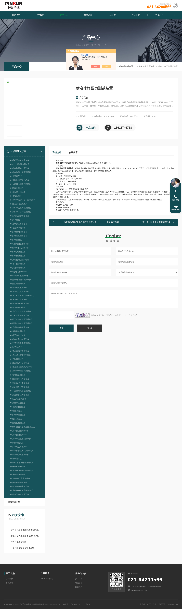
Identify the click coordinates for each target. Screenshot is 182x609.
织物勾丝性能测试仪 (20, 339)
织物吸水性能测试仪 (20, 276)
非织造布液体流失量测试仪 (23, 490)
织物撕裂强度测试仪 (20, 303)
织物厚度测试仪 (18, 415)
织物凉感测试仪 (18, 252)
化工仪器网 (151, 604)
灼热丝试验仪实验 (18, 542)
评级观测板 (17, 196)
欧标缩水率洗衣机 (19, 204)
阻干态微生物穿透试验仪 (22, 319)
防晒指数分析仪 (18, 466)
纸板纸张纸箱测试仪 (20, 248)
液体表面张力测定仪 (20, 351)
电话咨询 (175, 200)
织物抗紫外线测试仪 (20, 168)
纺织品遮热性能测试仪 (21, 208)
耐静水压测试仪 (18, 403)
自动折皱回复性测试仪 (21, 184)
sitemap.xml (173, 604)
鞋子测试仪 (17, 347)
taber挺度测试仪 (19, 399)
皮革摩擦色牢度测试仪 (21, 439)
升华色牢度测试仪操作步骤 (22, 548)
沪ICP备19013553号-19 (80, 604)
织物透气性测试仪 (19, 287)
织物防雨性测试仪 (19, 232)
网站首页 (16, 15)
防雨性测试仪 (18, 188)
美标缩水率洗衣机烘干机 (22, 367)
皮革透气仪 (17, 176)
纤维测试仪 (17, 458)
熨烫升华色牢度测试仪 (21, 343)
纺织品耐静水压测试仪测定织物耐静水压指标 (26, 536)
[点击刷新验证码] (82, 315)
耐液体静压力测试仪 (145, 66)
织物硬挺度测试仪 (19, 236)
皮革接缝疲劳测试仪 (20, 431)
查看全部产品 (14, 502)
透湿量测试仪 (18, 359)
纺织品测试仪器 (126, 66)
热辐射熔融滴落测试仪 (21, 280)
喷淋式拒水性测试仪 (20, 379)
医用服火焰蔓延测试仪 (160, 222)
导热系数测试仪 (18, 407)
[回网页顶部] (176, 191)
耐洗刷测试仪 (18, 443)
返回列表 (115, 222)
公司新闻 (9, 583)
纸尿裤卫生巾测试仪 (20, 383)
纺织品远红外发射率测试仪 (23, 200)
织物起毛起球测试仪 (20, 291)
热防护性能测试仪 (19, 482)
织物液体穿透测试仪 (20, 216)
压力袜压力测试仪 (19, 224)
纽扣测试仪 (17, 419)
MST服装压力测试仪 (20, 164)
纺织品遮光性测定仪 (20, 160)
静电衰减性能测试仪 (20, 363)
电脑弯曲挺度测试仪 (20, 244)
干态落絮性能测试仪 (20, 315)
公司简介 (9, 579)
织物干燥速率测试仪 (20, 455)
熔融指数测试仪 (18, 423)
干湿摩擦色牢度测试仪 (21, 391)
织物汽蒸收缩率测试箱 (21, 172)
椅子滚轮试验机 (18, 335)
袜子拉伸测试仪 (18, 264)
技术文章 (112, 15)
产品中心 (64, 15)
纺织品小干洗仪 (18, 474)
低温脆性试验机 (18, 228)
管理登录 (162, 604)
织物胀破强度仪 (18, 307)
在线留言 (136, 15)
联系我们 (159, 15)
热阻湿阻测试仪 (18, 284)
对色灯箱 (16, 220)
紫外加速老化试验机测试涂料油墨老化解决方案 (26, 530)
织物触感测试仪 (18, 256)
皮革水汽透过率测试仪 (21, 311)
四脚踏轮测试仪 (18, 331)
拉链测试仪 (17, 411)
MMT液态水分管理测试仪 (22, 462)
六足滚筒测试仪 (18, 268)
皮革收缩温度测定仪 (20, 327)
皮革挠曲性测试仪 (19, 435)
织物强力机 (17, 240)
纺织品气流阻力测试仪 (21, 371)
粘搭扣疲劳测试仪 (19, 272)
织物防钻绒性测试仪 (20, 494)
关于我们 (40, 15)
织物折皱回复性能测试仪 (22, 470)
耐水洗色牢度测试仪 (20, 387)
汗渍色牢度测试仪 (19, 299)
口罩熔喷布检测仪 (19, 447)
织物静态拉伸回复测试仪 (22, 451)
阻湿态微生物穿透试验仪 (22, 323)
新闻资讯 (88, 15)
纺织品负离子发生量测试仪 (23, 427)
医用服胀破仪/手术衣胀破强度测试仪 (80, 222)
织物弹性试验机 (18, 192)
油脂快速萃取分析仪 (20, 180)
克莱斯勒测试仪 (18, 375)
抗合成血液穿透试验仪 (21, 355)
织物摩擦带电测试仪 (20, 486)
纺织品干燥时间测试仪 (21, 212)
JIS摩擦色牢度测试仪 (21, 478)
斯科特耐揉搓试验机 (20, 260)
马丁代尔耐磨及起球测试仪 (23, 295)
